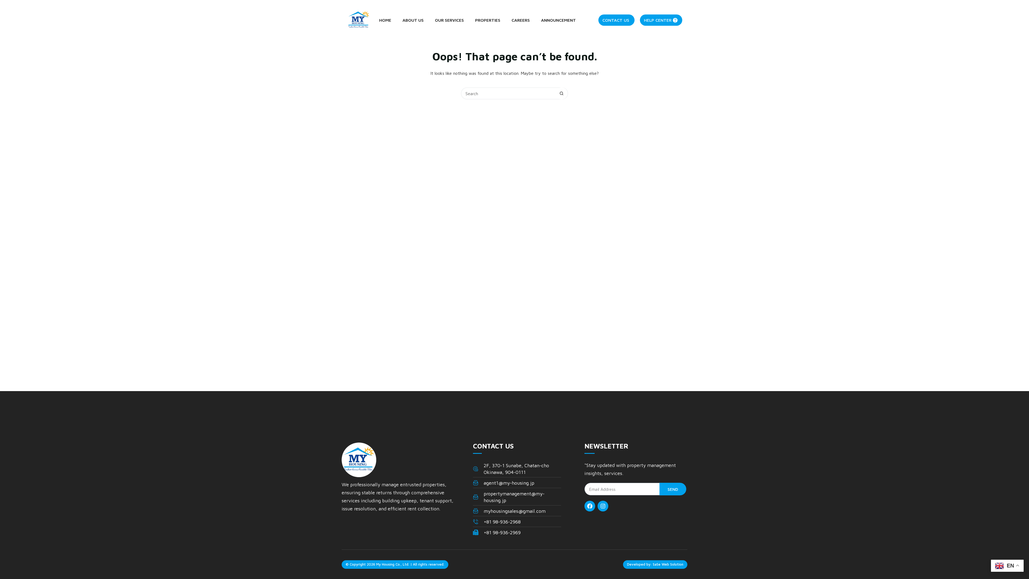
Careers (521, 20)
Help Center (658, 20)
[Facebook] (589, 506)
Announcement (558, 20)
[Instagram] (603, 506)
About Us (413, 20)
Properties (487, 20)
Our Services (449, 20)
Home (385, 20)
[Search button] (561, 93)
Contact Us (615, 20)
